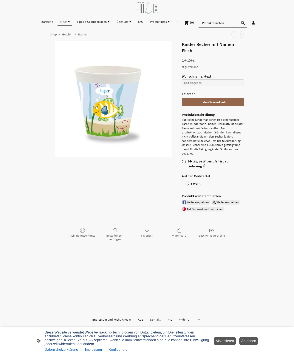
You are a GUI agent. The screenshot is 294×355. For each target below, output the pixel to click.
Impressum (93, 349)
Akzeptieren (225, 341)
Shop (53, 34)
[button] (194, 183)
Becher (82, 34)
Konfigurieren (119, 349)
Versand (193, 67)
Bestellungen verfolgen (114, 237)
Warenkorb (179, 235)
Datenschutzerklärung (61, 349)
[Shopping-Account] (253, 22)
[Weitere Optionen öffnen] (178, 22)
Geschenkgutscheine (211, 235)
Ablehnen (248, 341)
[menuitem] (235, 34)
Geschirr (67, 34)
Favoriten (147, 235)
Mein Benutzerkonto (83, 235)
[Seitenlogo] (147, 8)
